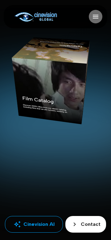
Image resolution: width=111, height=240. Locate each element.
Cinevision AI (34, 224)
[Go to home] (36, 17)
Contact (86, 224)
